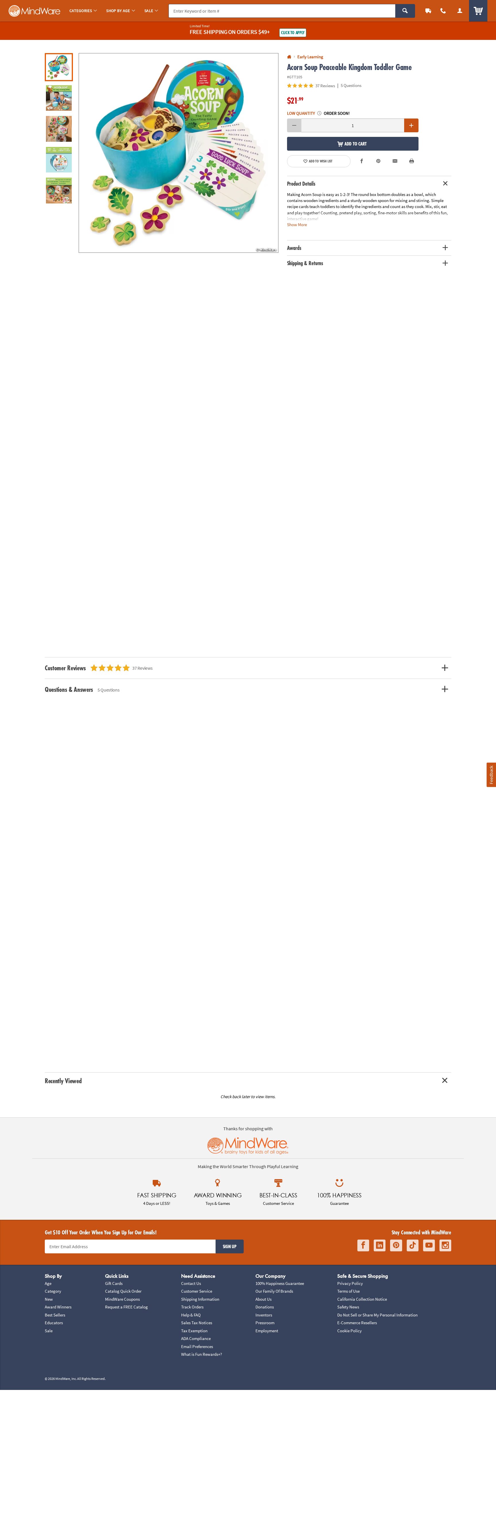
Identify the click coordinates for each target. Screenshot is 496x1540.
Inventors (263, 1315)
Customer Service (196, 1291)
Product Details (301, 183)
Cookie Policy (349, 1330)
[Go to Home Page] (289, 57)
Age (48, 1283)
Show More (297, 224)
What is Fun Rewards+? (201, 1354)
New (49, 1299)
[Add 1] (411, 125)
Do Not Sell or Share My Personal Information (377, 1315)
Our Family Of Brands (274, 1291)
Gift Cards (114, 1283)
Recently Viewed (63, 1080)
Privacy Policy (350, 1283)
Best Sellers (55, 1315)
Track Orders (192, 1307)
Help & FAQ (191, 1315)
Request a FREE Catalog (126, 1307)
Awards (294, 248)
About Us (263, 1299)
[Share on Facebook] (362, 161)
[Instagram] (445, 1245)
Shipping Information (200, 1299)
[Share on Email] (395, 161)
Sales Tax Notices (196, 1322)
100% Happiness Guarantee (279, 1283)
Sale (49, 1330)
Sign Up (230, 1246)
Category (53, 1291)
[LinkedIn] (379, 1245)
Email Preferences (197, 1346)
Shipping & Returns (305, 263)
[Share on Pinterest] (378, 161)
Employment (266, 1330)
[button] (178, 153)
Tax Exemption (194, 1330)
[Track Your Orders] (428, 11)
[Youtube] (429, 1245)
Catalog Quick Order (123, 1291)
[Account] (460, 11)
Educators (54, 1322)
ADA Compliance (196, 1338)
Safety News (348, 1307)
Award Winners (58, 1307)
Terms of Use (348, 1291)
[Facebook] (363, 1245)
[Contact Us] (443, 11)
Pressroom (264, 1322)
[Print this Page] (411, 161)
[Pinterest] (396, 1245)
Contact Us (191, 1283)
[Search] (405, 11)
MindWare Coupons (122, 1299)
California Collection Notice (362, 1299)
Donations (264, 1307)
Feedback (491, 774)
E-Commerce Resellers (357, 1322)
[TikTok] (412, 1245)
